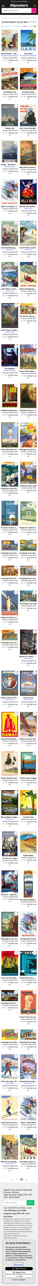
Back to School (25, 18)
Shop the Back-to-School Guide (19, 1)
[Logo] (19, 6)
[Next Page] (26, 1179)
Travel (34, 18)
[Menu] (3, 6)
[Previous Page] (12, 1179)
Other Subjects (14, 18)
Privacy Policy (18, 1265)
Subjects (4, 18)
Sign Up (30, 1202)
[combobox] (16, 10)
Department (5, 26)
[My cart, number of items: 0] (34, 5)
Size (24, 26)
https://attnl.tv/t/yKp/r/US (12, 1236)
